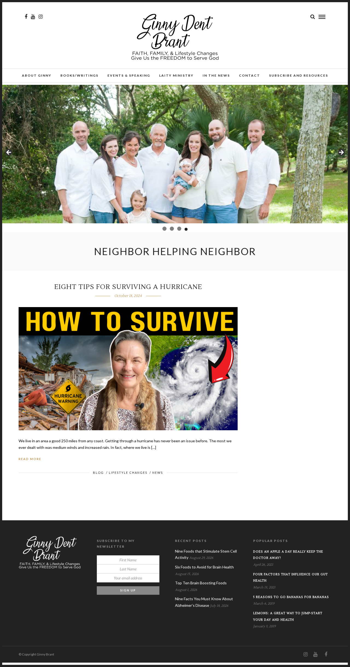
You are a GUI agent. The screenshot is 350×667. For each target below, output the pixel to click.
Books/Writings (79, 75)
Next (341, 153)
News (157, 472)
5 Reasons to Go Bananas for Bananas (291, 597)
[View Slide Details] (175, 154)
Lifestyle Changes (128, 472)
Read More (30, 459)
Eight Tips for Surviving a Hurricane (128, 287)
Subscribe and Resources (298, 75)
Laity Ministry (176, 75)
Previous (9, 153)
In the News (216, 75)
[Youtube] (33, 16)
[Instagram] (41, 16)
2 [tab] (171, 229)
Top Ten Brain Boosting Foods (201, 583)
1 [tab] (163, 229)
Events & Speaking (128, 75)
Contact (249, 75)
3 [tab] (178, 229)
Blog (98, 472)
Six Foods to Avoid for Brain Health (204, 567)
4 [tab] (185, 229)
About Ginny (36, 75)
